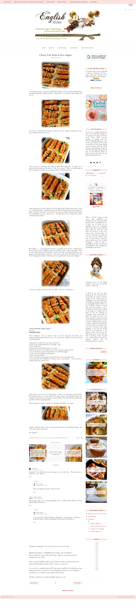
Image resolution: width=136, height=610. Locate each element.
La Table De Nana (37, 497)
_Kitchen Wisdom (95, 523)
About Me (51, 48)
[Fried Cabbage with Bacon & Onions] (96, 412)
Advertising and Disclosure (78, 2)
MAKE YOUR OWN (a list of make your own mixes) (29, 2)
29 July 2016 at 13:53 (37, 498)
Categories (73, 48)
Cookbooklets (92, 516)
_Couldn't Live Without (97, 529)
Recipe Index (50, 2)
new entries (34, 583)
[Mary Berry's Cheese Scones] (96, 502)
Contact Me (7, 2)
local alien (34, 468)
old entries (77, 583)
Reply (30, 476)
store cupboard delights (61, 437)
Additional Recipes (87, 48)
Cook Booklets (62, 48)
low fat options (47, 437)
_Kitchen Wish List (95, 531)
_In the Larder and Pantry (98, 526)
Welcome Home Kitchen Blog (97, 514)
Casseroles (32, 437)
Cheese (37, 437)
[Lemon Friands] (96, 457)
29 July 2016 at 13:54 (41, 485)
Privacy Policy (62, 2)
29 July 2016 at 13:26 (37, 470)
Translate (93, 175)
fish (41, 437)
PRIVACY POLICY (96, 88)
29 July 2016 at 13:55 (41, 514)
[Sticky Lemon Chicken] (96, 435)
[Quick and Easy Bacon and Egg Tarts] (96, 480)
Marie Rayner (39, 484)
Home (43, 48)
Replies (37, 481)
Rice (53, 437)
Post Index (94, 2)
